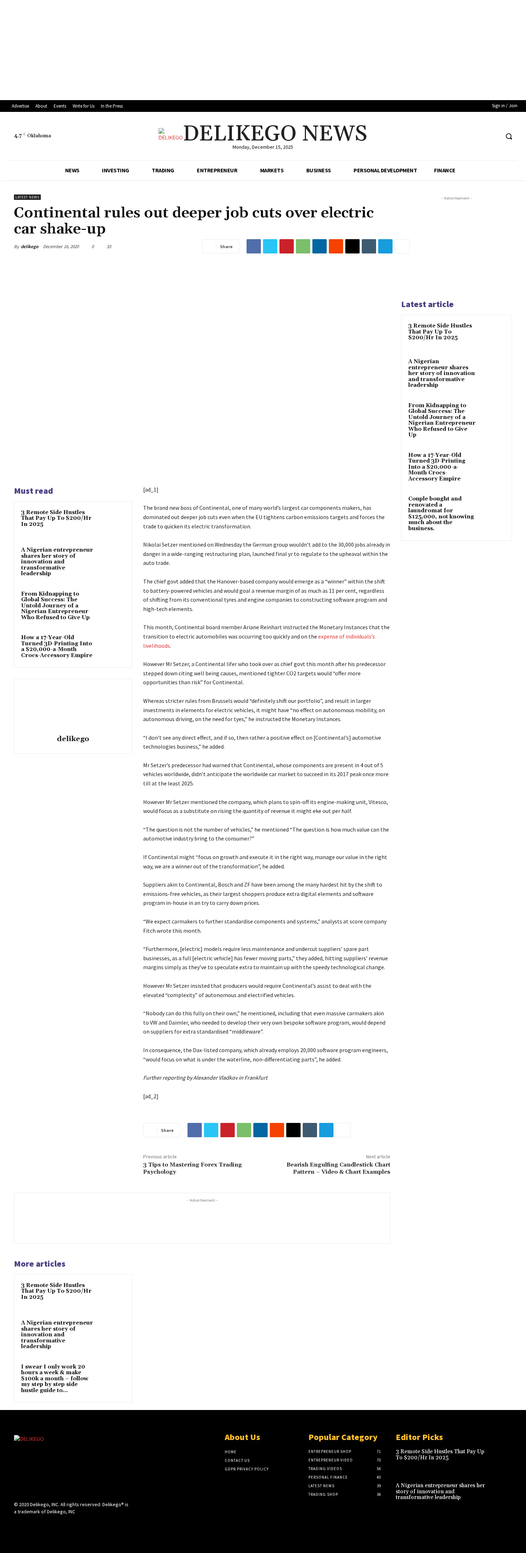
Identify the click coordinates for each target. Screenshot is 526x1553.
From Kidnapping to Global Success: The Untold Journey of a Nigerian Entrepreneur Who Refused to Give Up (55, 606)
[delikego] (73, 707)
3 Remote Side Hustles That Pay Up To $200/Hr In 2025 (56, 518)
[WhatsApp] (303, 246)
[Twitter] (270, 246)
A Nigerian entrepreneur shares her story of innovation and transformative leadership (57, 562)
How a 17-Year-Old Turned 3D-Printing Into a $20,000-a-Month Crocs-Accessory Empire (56, 646)
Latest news (27, 197)
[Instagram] (480, 136)
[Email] (352, 246)
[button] (508, 136)
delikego (29, 246)
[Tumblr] (369, 246)
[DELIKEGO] (72, 1466)
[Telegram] (385, 246)
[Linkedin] (319, 246)
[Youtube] (493, 136)
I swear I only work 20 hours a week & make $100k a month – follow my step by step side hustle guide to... (54, 1379)
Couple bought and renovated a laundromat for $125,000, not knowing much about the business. (441, 514)
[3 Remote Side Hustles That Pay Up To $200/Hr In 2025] (111, 522)
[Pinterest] (286, 246)
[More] (402, 246)
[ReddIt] (336, 246)
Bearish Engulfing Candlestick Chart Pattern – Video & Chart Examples (338, 1168)
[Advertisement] (214, 50)
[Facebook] (467, 136)
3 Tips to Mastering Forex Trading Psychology (192, 1168)
